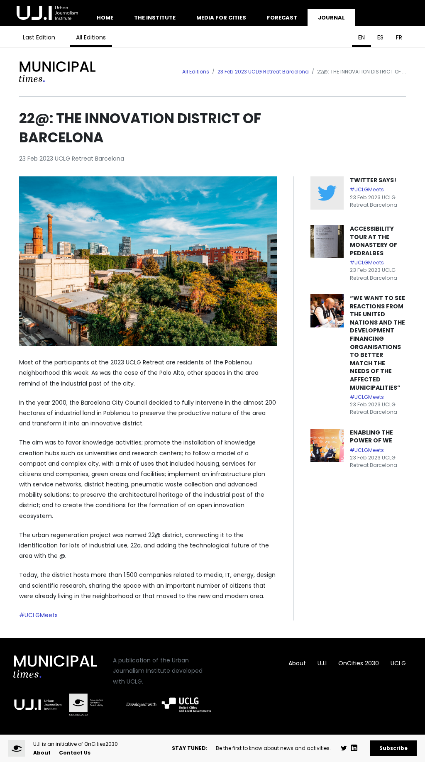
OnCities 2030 (358, 663)
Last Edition (39, 37)
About (297, 663)
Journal (331, 18)
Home (105, 18)
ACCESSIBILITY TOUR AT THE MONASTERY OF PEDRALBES (373, 241)
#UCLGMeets (38, 615)
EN (361, 37)
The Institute (155, 18)
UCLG (398, 663)
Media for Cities (221, 18)
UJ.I (322, 663)
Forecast (282, 18)
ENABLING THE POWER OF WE (371, 436)
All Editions (91, 37)
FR (399, 37)
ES (380, 37)
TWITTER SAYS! (373, 180)
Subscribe (393, 748)
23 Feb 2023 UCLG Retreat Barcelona (263, 71)
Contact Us (74, 752)
